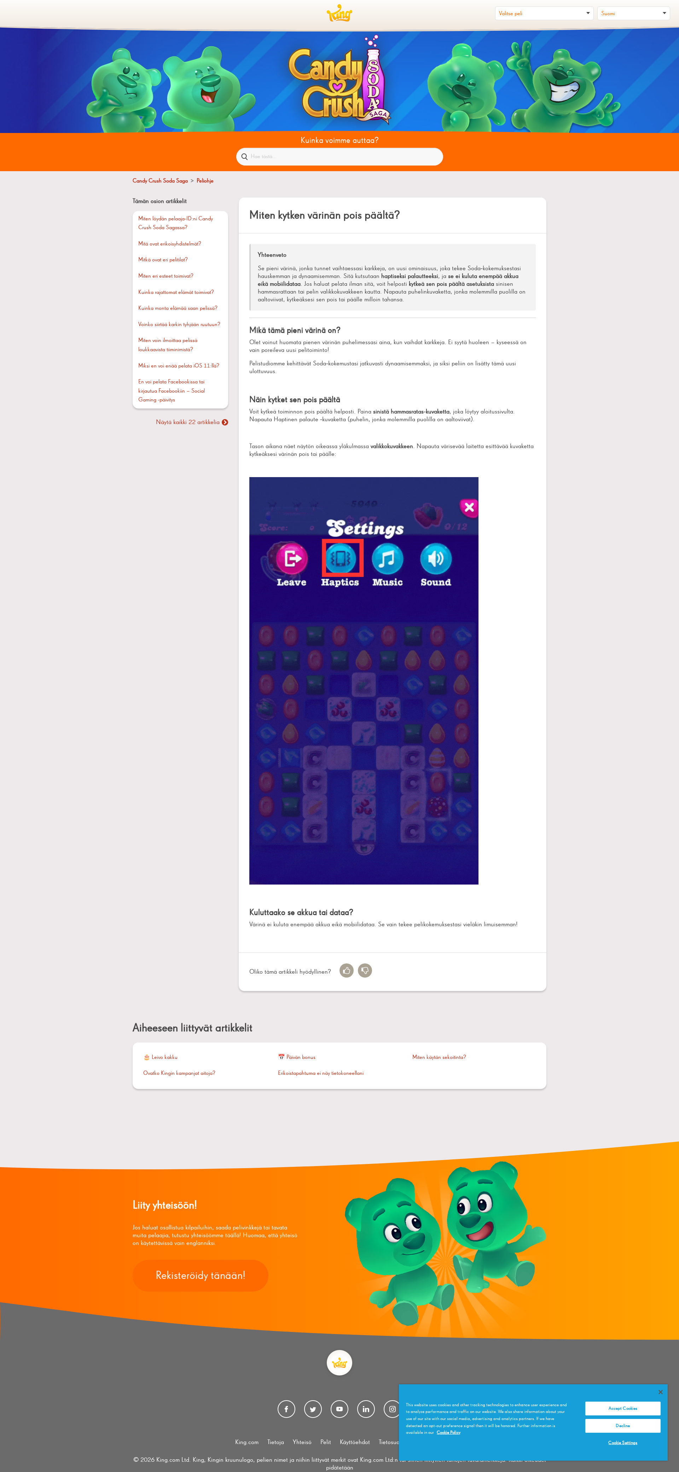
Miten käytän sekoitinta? (439, 1057)
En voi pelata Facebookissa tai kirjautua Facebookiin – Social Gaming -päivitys (171, 391)
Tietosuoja (391, 1442)
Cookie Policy (448, 1432)
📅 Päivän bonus (296, 1057)
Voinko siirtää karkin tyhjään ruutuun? (179, 325)
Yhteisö (302, 1442)
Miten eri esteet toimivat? (165, 276)
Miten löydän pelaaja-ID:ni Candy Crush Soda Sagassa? (175, 223)
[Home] (339, 13)
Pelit (325, 1442)
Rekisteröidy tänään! (200, 1275)
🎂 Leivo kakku (160, 1057)
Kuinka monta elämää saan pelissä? (177, 308)
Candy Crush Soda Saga (160, 181)
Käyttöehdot (355, 1442)
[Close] (660, 1392)
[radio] (347, 970)
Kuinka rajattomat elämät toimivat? (176, 292)
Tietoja (275, 1442)
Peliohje (205, 181)
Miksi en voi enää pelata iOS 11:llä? (178, 366)
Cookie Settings (622, 1443)
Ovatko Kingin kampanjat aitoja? (179, 1073)
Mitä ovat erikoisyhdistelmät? (169, 244)
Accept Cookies (623, 1408)
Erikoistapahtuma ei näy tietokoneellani (321, 1073)
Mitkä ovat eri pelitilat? (163, 260)
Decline (623, 1426)
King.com (247, 1442)
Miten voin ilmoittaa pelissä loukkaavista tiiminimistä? (167, 345)
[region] (533, 1422)
